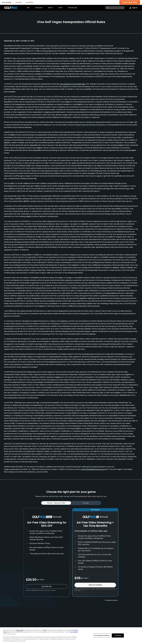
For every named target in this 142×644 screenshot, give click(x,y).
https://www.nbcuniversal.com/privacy (90, 125)
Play (28, 8)
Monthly (86, 503)
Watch (50, 8)
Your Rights (74, 632)
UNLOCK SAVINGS (95, 585)
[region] (71, 635)
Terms (45, 630)
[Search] (108, 7)
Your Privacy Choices (102, 635)
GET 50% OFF (47, 586)
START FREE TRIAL (129, 2)
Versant (19, 630)
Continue (118, 635)
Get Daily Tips (72, 8)
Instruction (39, 8)
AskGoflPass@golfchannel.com (93, 469)
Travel (60, 8)
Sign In (134, 8)
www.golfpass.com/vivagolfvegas (72, 84)
